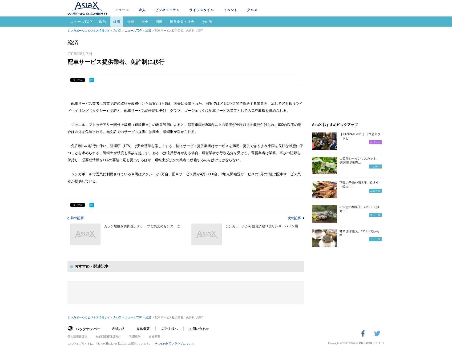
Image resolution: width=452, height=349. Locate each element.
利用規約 (135, 336)
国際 (159, 22)
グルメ (252, 10)
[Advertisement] (346, 79)
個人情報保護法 (77, 336)
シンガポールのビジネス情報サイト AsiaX (94, 30)
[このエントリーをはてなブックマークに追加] (91, 80)
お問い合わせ (199, 329)
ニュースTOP (81, 22)
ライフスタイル (201, 10)
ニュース (122, 10)
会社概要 (154, 336)
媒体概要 (143, 329)
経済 (116, 22)
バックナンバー (88, 329)
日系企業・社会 (182, 22)
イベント (230, 10)
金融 (130, 22)
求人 (142, 10)
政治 (102, 22)
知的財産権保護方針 (108, 336)
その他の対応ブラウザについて (174, 343)
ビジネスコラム (167, 10)
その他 (207, 22)
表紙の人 (118, 329)
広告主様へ (169, 329)
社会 (145, 22)
